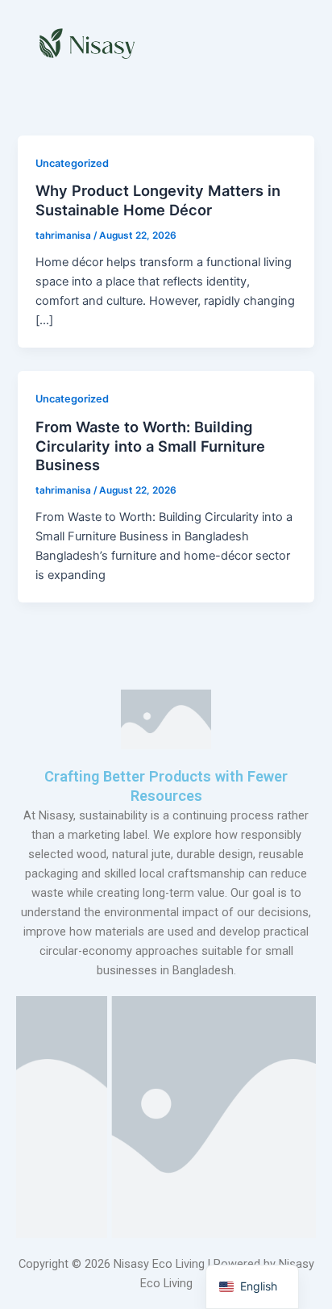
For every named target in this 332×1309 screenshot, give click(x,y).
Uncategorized (72, 163)
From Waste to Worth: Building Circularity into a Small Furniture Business (150, 445)
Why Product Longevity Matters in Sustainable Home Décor (157, 200)
